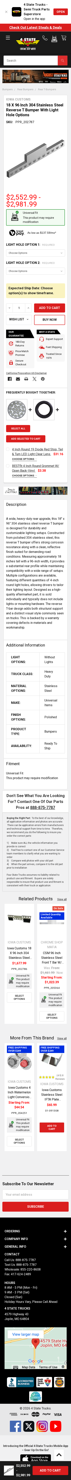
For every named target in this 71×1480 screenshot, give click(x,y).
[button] (54, 39)
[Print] (26, 378)
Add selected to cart (25, 438)
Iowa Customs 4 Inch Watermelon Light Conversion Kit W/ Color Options (19, 1097)
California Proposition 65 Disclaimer (26, 373)
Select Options (19, 997)
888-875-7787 (42, 807)
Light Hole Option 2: (30, 263)
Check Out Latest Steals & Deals (35, 27)
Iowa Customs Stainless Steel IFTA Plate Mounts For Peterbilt (51, 1099)
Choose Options (23, 459)
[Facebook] (9, 378)
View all (62, 899)
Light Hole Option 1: (30, 245)
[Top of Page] (59, 1454)
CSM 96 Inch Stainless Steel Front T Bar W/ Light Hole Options (51, 962)
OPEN (61, 12)
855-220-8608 (31, 1269)
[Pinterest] (42, 378)
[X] (34, 378)
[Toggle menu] (7, 40)
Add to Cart (51, 1127)
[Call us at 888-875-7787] (46, 38)
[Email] (17, 378)
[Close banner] (6, 12)
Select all (18, 428)
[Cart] (64, 37)
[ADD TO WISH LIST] (19, 320)
